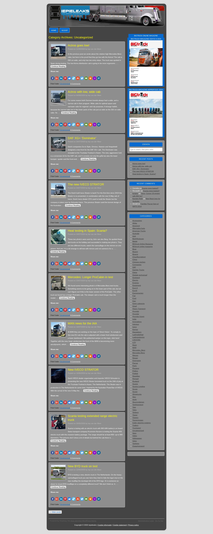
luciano (135, 193)
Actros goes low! (78, 45)
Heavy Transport (139, 309)
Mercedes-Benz (139, 353)
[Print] (90, 78)
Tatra (134, 410)
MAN (134, 348)
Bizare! (135, 252)
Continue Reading (58, 66)
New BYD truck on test (83, 466)
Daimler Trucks (138, 270)
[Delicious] (73, 78)
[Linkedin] (61, 78)
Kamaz (135, 329)
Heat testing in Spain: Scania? (87, 230)
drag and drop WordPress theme (83, 521)
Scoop (65, 30)
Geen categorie (139, 304)
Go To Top (159, 521)
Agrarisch (136, 226)
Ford (134, 298)
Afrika (135, 223)
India (134, 319)
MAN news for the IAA (82, 323)
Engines (136, 283)
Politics (135, 371)
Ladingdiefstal (138, 335)
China (135, 259)
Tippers (135, 418)
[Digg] (99, 78)
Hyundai (136, 311)
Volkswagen (137, 438)
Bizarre (135, 254)
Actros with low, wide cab (84, 91)
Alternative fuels (139, 228)
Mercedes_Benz (139, 350)
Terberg (136, 412)
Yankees (136, 444)
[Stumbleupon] (78, 78)
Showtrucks (137, 394)
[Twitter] (82, 78)
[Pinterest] (65, 78)
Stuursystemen (138, 402)
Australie (136, 234)
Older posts (55, 512)
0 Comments (75, 84)
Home (53, 30)
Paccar (135, 363)
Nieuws (135, 355)
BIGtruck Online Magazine (143, 244)
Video (135, 436)
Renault (136, 379)
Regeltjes (136, 376)
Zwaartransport (138, 446)
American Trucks (139, 231)
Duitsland (136, 278)
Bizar (134, 249)
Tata (134, 407)
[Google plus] (57, 78)
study (135, 399)
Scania (135, 384)
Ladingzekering (138, 337)
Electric (135, 280)
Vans (134, 433)
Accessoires (137, 221)
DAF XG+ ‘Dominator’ (82, 138)
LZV (134, 342)
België (135, 241)
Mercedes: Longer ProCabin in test (90, 277)
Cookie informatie (105, 525)
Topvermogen (138, 420)
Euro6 (135, 291)
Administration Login (146, 521)
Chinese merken (139, 262)
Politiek (135, 374)
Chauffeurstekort (139, 257)
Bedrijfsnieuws (138, 239)
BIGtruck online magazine (143, 246)
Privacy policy (133, 525)
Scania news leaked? (150, 188)
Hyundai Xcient (138, 316)
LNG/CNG (136, 340)
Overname (137, 361)
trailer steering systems (142, 423)
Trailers (135, 425)
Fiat (134, 296)
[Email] (86, 78)
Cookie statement (120, 525)
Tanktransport (138, 405)
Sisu (134, 397)
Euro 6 (135, 288)
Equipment (137, 285)
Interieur (136, 324)
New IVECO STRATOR (83, 369)
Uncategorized (65, 84)
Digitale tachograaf (140, 275)
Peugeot (136, 368)
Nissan (135, 358)
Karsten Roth (138, 199)
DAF (134, 267)
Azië (134, 236)
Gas (134, 301)
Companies (137, 265)
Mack (135, 345)
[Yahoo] (94, 78)
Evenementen (138, 293)
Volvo (135, 441)
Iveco (135, 327)
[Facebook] (52, 78)
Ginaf (135, 306)
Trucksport (137, 428)
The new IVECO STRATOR (86, 184)
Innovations (137, 322)
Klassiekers (137, 332)
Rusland (136, 381)
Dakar (135, 272)
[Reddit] (69, 78)
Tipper (135, 415)
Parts (135, 366)
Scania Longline (139, 386)
